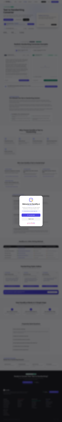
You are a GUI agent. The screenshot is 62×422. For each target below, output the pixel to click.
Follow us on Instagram (31, 223)
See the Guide (32, 215)
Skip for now (31, 219)
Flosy (34, 222)
